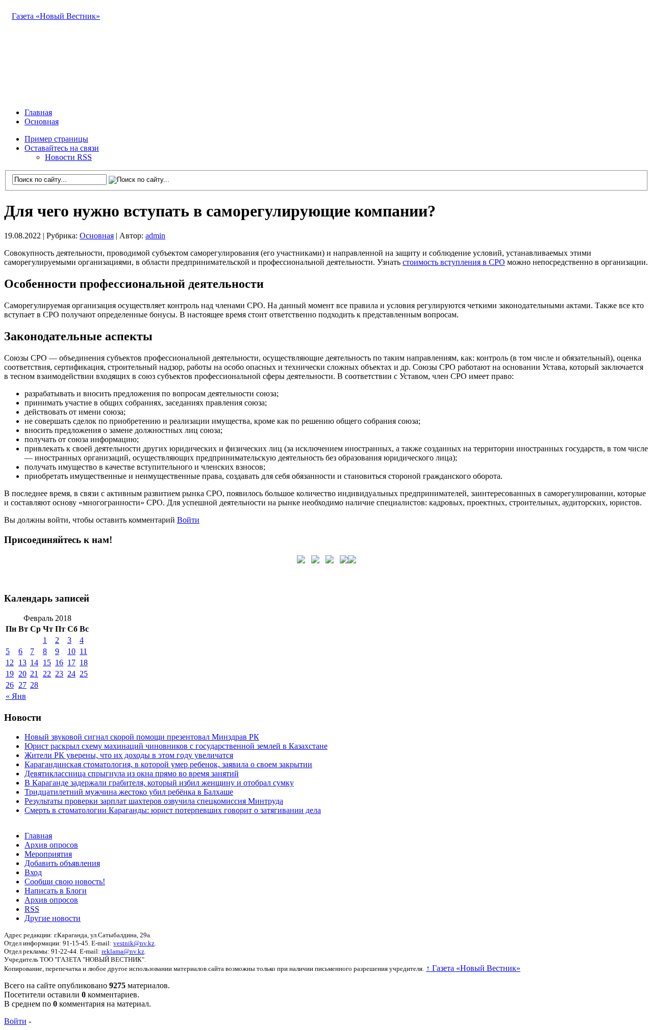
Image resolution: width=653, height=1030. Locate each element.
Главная (38, 112)
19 (10, 673)
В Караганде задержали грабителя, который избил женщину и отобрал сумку (159, 782)
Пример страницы (56, 138)
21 (34, 673)
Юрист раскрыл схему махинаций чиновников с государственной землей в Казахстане (176, 746)
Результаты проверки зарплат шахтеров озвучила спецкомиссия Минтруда (153, 801)
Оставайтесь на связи (61, 148)
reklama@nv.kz (123, 951)
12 (10, 662)
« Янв (16, 696)
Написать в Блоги (55, 890)
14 (34, 662)
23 (59, 673)
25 (84, 673)
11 (83, 651)
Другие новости (52, 918)
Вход (33, 872)
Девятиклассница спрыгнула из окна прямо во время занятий (131, 773)
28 (34, 685)
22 (47, 673)
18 (84, 662)
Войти (188, 520)
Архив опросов (51, 845)
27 (22, 685)
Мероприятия (48, 854)
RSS (31, 909)
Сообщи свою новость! (64, 881)
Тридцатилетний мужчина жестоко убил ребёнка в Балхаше (128, 792)
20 (22, 673)
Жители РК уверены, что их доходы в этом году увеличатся (128, 755)
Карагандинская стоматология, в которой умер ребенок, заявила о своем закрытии (168, 764)
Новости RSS (68, 157)
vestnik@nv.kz (134, 943)
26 (10, 685)
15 (47, 662)
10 (71, 651)
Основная (41, 121)
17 (71, 662)
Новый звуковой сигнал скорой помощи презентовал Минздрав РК (141, 737)
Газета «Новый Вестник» (56, 16)
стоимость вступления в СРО (454, 262)
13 (22, 662)
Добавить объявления (62, 863)
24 (71, 673)
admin (155, 235)
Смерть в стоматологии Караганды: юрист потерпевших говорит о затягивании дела (172, 810)
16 (59, 662)
